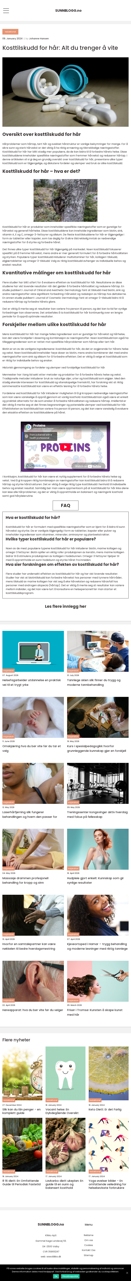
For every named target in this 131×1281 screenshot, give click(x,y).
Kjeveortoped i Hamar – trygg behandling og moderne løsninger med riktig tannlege (97, 946)
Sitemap (88, 1255)
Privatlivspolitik (70, 1276)
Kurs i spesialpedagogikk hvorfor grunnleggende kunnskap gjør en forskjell (96, 748)
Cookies (88, 1245)
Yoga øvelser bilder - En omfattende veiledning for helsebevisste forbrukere (107, 1184)
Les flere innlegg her (65, 606)
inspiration (8, 670)
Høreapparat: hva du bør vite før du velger (32, 1010)
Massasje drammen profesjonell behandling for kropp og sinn (25, 880)
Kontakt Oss (88, 1250)
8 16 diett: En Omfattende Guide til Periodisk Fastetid (21, 1182)
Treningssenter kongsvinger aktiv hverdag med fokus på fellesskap (97, 814)
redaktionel (10, 31)
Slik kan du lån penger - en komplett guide (21, 1111)
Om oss (88, 1240)
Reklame (88, 1235)
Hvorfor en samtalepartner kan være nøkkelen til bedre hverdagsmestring (29, 946)
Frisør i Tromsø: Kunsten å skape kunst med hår (95, 1012)
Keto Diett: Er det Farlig (105, 1109)
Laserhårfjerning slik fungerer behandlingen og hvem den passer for (29, 814)
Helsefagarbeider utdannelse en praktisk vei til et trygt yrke (31, 682)
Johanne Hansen (39, 38)
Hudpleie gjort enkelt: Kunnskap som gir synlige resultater (95, 880)
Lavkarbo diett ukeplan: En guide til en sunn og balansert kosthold (64, 1184)
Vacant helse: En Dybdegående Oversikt (62, 1111)
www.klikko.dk (53, 1256)
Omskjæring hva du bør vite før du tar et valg (31, 748)
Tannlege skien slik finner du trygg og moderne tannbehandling (93, 682)
